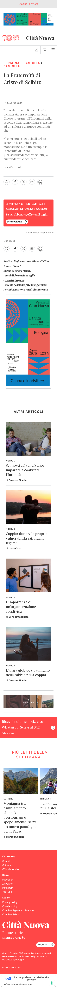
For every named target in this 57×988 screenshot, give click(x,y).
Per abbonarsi (14, 222)
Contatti (6, 861)
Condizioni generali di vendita (18, 910)
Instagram (7, 887)
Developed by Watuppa (13, 959)
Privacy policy (9, 902)
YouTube (7, 891)
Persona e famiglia (22, 63)
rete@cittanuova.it (37, 289)
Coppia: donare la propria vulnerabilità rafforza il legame (26, 538)
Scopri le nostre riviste (17, 270)
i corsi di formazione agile (19, 275)
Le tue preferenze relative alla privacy (31, 978)
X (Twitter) (7, 883)
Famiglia (12, 66)
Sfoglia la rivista (28, 4)
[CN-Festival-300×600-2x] (28, 342)
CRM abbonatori (11, 869)
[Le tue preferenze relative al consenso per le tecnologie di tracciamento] (52, 983)
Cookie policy (9, 906)
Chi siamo (7, 865)
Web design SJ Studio (35, 956)
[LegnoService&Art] (28, 701)
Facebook (7, 879)
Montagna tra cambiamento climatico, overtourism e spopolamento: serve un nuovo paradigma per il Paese (21, 818)
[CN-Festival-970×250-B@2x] (28, 18)
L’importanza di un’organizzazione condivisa (21, 607)
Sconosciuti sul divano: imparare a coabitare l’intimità (25, 470)
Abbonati (42, 944)
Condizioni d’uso (11, 914)
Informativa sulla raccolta (18, 984)
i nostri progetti (14, 280)
